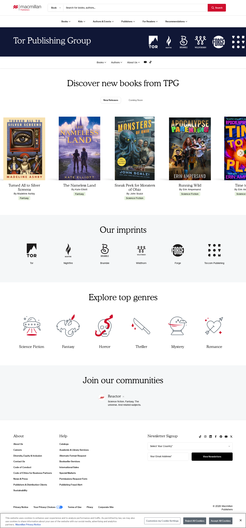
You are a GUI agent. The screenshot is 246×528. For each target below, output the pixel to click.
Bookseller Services (69, 461)
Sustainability (20, 490)
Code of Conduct (22, 467)
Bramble (104, 263)
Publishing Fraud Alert (70, 484)
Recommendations (175, 21)
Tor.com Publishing (214, 263)
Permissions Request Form (73, 478)
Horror (104, 346)
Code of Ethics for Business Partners (32, 473)
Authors (115, 62)
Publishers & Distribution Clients (30, 484)
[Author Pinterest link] (221, 437)
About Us (132, 62)
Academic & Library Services (74, 450)
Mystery (177, 346)
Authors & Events (102, 21)
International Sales (69, 467)
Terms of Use (74, 507)
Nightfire (68, 263)
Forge (178, 263)
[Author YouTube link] (145, 62)
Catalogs (64, 444)
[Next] (240, 153)
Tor (31, 263)
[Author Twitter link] (231, 437)
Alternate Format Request (72, 455)
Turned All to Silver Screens (24, 187)
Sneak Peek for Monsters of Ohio (135, 187)
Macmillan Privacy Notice (28, 524)
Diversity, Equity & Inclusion (27, 455)
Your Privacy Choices (44, 507)
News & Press (20, 478)
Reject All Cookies (194, 520)
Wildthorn (141, 263)
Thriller (141, 346)
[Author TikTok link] (150, 62)
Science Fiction (134, 198)
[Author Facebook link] (215, 437)
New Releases (110, 100)
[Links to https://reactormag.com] (101, 400)
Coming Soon (136, 100)
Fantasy (24, 198)
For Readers (149, 21)
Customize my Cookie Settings (162, 520)
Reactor (115, 396)
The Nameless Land (79, 185)
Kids (80, 21)
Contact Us (19, 461)
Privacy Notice (20, 507)
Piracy (90, 507)
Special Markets (67, 473)
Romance (214, 346)
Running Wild (190, 185)
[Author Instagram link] (205, 437)
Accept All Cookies (221, 520)
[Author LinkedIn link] (210, 437)
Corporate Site (106, 507)
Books (64, 21)
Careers (17, 450)
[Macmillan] (27, 8)
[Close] (240, 520)
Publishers (126, 21)
